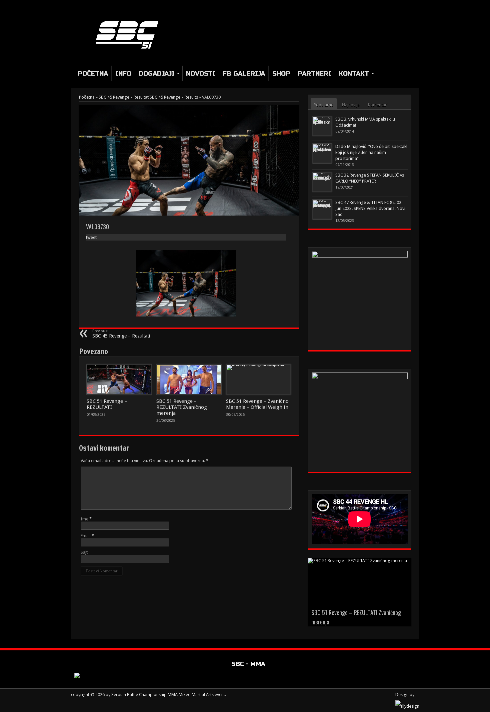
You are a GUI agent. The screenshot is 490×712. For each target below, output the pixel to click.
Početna (93, 73)
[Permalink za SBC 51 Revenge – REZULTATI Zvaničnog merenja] (189, 379)
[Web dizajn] (407, 706)
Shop (281, 73)
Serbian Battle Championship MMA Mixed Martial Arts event (168, 694)
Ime (84, 518)
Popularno (324, 104)
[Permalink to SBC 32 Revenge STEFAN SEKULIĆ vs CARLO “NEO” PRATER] (322, 182)
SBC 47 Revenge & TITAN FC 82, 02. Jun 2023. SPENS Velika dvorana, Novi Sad (370, 208)
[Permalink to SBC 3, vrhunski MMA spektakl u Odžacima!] (322, 126)
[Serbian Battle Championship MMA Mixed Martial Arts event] (129, 34)
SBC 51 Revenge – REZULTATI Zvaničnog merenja (181, 407)
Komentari (378, 104)
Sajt (84, 552)
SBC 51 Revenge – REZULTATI (107, 404)
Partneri (314, 73)
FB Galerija (244, 73)
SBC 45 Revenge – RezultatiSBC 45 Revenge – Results (148, 97)
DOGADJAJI (157, 73)
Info (123, 73)
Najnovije (351, 104)
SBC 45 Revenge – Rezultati (121, 334)
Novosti (200, 73)
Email (86, 535)
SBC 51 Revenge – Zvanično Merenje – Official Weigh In (257, 404)
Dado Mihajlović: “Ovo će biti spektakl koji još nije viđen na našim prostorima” (371, 152)
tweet (91, 237)
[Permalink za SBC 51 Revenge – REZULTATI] (119, 379)
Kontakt (354, 73)
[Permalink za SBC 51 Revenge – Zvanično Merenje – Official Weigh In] (258, 379)
